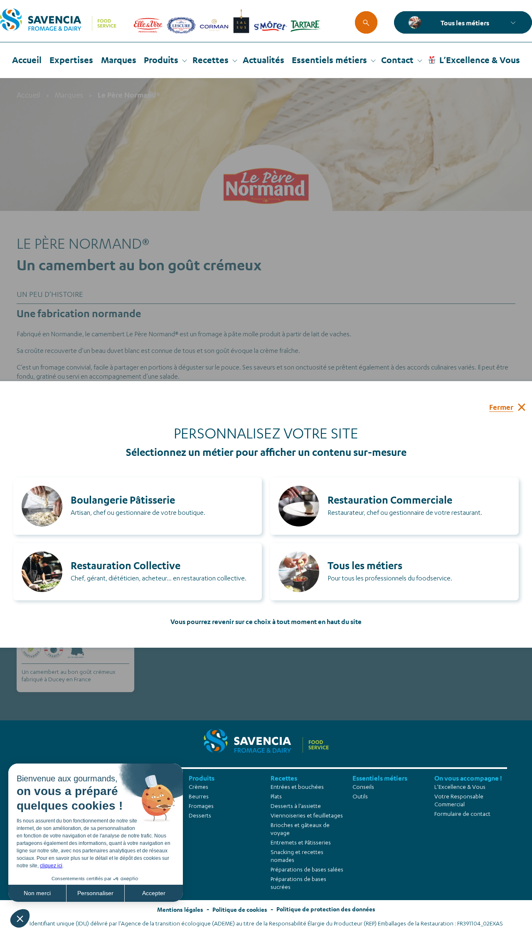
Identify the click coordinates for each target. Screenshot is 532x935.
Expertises (71, 59)
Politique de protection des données (325, 909)
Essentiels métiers (329, 59)
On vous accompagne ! (468, 778)
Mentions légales (180, 909)
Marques (118, 59)
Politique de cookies (239, 909)
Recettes (210, 59)
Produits (161, 59)
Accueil (27, 59)
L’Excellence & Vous (479, 59)
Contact (397, 59)
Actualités (263, 59)
